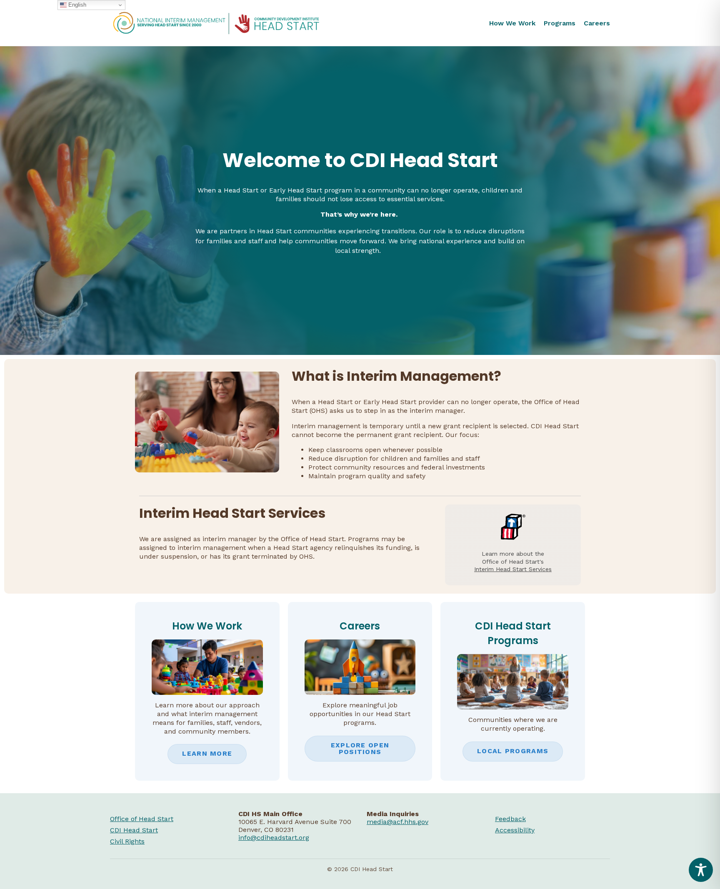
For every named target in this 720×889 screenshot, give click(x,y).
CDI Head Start (134, 830)
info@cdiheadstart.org (273, 838)
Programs (559, 23)
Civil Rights (127, 841)
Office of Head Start (141, 819)
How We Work (512, 23)
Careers (597, 23)
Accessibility (515, 830)
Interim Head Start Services (513, 569)
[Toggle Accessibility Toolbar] (701, 870)
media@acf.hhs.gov (397, 822)
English (76, 5)
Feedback (510, 819)
